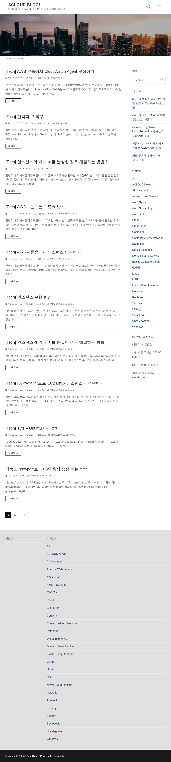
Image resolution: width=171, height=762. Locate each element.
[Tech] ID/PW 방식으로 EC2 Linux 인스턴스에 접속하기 (54, 383)
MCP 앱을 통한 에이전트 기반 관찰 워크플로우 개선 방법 (148, 103)
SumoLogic (139, 315)
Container (138, 232)
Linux (53, 476)
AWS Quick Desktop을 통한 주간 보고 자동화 (148, 117)
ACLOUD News (141, 184)
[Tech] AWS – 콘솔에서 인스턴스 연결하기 (43, 252)
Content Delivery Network (147, 238)
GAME (136, 267)
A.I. (134, 178)
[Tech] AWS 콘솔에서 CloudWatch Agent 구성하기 (49, 71)
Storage (137, 309)
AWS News (139, 202)
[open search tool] (148, 7)
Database (138, 243)
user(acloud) (16, 476)
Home (9, 59)
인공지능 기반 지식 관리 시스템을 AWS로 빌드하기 (148, 145)
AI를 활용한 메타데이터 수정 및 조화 (147, 157)
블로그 (9, 538)
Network (137, 291)
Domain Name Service (145, 255)
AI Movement (140, 190)
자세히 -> (13, 101)
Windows (137, 327)
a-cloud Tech (16, 78)
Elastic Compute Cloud (146, 261)
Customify (58, 756)
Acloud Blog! (24, 5)
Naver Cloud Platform (145, 285)
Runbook (137, 297)
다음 (24, 514)
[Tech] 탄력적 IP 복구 (24, 116)
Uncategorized (59, 123)
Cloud (52, 169)
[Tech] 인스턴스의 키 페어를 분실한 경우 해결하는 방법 (54, 342)
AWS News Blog (142, 208)
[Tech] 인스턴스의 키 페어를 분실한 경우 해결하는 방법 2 (56, 162)
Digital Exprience (142, 249)
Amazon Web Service (61, 214)
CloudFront (139, 226)
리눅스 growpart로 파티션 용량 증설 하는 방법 (46, 469)
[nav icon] (159, 7)
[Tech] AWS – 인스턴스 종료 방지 (35, 207)
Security (137, 303)
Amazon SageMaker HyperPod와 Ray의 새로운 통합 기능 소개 (148, 131)
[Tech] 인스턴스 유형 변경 (28, 297)
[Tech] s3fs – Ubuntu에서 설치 (32, 428)
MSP (135, 279)
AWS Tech (56, 78)
